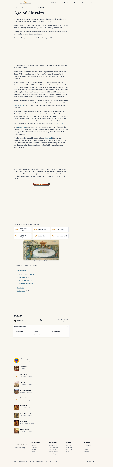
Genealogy (20, 288)
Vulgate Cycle (60, 123)
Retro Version (69, 453)
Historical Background (26, 274)
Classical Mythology (53, 447)
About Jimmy (69, 447)
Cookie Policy (48, 461)
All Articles (34, 449)
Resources (85, 3)
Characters (34, 447)
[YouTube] (97, 461)
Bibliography (21, 291)
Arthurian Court (24, 277)
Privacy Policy (39, 461)
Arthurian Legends (27, 7)
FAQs (67, 451)
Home (17, 7)
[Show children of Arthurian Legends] (33, 8)
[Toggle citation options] (40, 320)
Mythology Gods (52, 453)
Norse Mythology (53, 445)
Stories (76, 3)
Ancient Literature (53, 454)
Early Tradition (19, 105)
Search (93, 3)
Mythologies (55, 3)
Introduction (69, 445)
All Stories (34, 445)
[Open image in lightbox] (41, 250)
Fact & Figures (21, 270)
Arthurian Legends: (20, 326)
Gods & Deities (66, 3)
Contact (55, 461)
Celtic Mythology (52, 449)
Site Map (33, 453)
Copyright (31, 461)
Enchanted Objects (25, 280)
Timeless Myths (87, 445)
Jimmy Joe (20, 320)
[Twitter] (94, 461)
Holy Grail (48, 138)
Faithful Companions (26, 283)
